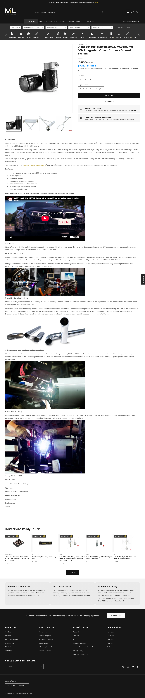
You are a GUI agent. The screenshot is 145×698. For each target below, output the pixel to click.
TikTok (109, 647)
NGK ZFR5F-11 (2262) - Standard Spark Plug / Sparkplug (124, 558)
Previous (6, 35)
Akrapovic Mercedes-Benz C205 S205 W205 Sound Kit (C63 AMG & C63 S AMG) (17, 558)
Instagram (110, 632)
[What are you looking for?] (103, 12)
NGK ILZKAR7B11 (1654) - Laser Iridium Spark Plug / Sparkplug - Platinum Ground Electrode (72, 558)
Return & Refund (45, 651)
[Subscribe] (41, 666)
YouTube (110, 639)
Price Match (108, 102)
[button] (43, 21)
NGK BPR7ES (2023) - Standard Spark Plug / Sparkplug (99, 558)
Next (139, 35)
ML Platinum (9, 647)
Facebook (110, 636)
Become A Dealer (11, 639)
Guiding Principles (79, 643)
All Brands (8, 651)
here (96, 3)
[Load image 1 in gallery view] (14, 123)
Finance (8, 636)
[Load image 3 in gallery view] (47, 123)
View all (72, 572)
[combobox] (69, 12)
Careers (76, 636)
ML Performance (15, 693)
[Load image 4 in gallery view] (64, 123)
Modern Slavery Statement (83, 647)
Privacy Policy (78, 651)
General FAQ (43, 643)
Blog (74, 639)
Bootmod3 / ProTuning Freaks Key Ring (44, 558)
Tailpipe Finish (83, 85)
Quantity (81, 75)
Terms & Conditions (80, 654)
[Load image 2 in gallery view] (30, 123)
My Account (43, 632)
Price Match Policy (46, 639)
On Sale (8, 632)
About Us (76, 632)
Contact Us (9, 643)
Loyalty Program (45, 636)
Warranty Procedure (46, 647)
